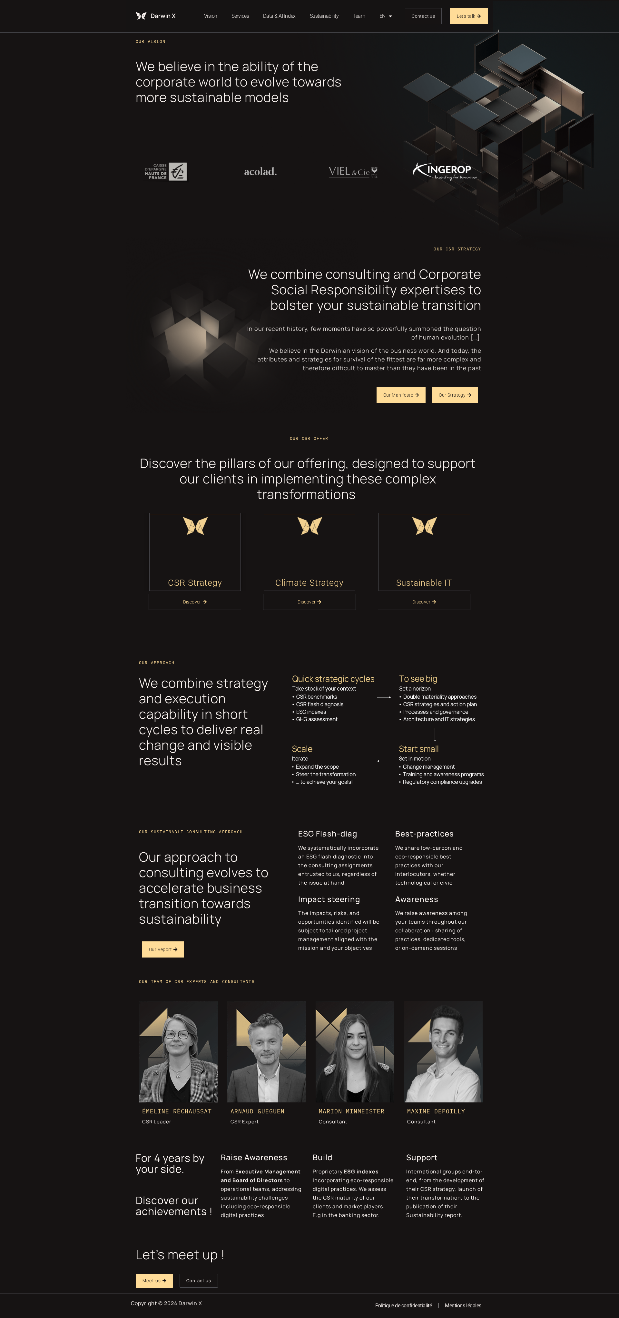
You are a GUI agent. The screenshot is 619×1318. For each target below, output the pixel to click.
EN (382, 16)
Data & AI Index (279, 16)
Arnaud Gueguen (258, 1111)
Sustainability (324, 16)
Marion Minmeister (352, 1111)
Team (359, 16)
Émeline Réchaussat (177, 1111)
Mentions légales (463, 1306)
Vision (210, 16)
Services (240, 16)
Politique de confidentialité (403, 1306)
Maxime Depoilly (436, 1111)
